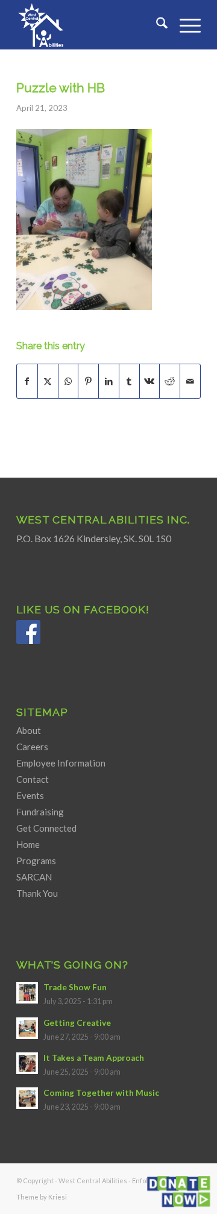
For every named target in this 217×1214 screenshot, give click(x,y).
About (28, 730)
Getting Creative (77, 1023)
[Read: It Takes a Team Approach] (27, 1063)
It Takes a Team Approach (93, 1058)
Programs (36, 860)
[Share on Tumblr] (129, 381)
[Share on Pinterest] (88, 381)
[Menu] (184, 25)
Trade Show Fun (75, 987)
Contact (32, 779)
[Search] (156, 25)
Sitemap (42, 712)
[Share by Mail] (190, 381)
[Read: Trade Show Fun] (27, 993)
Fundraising (40, 811)
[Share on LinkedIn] (109, 381)
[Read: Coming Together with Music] (27, 1098)
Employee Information (60, 762)
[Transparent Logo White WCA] (90, 25)
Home (28, 844)
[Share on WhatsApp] (68, 381)
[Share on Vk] (150, 381)
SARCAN (34, 876)
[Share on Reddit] (170, 381)
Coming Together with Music (101, 1093)
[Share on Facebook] (27, 381)
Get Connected (46, 828)
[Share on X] (48, 381)
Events (30, 795)
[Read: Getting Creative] (27, 1028)
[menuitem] (156, 25)
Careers (32, 746)
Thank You (37, 893)
